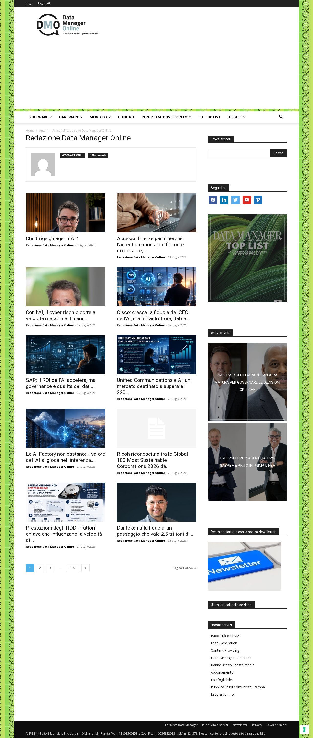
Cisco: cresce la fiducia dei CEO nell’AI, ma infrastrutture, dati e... (153, 315)
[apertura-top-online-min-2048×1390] (247, 258)
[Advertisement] (156, 74)
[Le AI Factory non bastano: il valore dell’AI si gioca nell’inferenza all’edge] (65, 428)
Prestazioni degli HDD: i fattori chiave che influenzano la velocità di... (64, 534)
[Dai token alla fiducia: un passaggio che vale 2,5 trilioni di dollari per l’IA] (156, 502)
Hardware (69, 117)
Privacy (257, 725)
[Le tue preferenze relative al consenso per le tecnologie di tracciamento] (304, 729)
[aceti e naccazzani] (247, 462)
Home (30, 130)
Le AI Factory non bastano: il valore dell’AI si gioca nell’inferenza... (65, 457)
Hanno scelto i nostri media (232, 665)
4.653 (73, 568)
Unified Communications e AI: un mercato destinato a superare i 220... (153, 386)
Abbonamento (222, 672)
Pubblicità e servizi (225, 635)
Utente (234, 117)
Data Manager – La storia (231, 657)
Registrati (44, 3)
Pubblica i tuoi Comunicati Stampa (238, 687)
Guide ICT (126, 117)
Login (29, 3)
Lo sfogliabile (221, 679)
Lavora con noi (223, 694)
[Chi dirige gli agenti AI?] (65, 212)
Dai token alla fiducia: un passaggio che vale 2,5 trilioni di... (155, 531)
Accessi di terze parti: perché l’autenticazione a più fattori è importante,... (150, 245)
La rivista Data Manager (181, 725)
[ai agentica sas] (247, 382)
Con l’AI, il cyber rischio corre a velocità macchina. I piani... (60, 315)
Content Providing (225, 650)
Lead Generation (224, 643)
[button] (281, 117)
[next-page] (85, 568)
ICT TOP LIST (209, 117)
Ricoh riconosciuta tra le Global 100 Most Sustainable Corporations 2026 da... (152, 460)
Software (38, 117)
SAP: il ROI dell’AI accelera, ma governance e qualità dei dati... (61, 383)
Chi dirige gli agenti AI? (52, 238)
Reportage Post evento (164, 117)
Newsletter (240, 725)
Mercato (98, 117)
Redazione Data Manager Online (50, 245)
